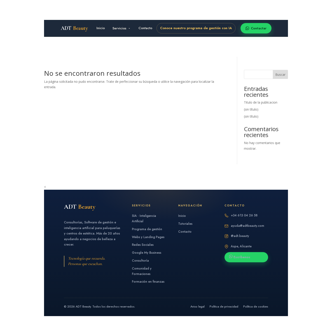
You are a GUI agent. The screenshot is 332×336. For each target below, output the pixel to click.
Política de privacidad (224, 306)
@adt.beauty (240, 236)
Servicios (119, 28)
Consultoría (140, 260)
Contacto (145, 28)
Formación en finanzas (148, 281)
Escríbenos (241, 257)
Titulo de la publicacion (260, 102)
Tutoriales (185, 223)
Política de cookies (255, 306)
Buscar (280, 74)
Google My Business (146, 252)
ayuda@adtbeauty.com (247, 226)
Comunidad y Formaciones (142, 271)
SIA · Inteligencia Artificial (144, 218)
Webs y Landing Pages (148, 237)
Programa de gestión (147, 229)
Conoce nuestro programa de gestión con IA (196, 28)
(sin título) (251, 109)
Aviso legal (197, 306)
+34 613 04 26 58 (244, 215)
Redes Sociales (143, 244)
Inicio (100, 28)
